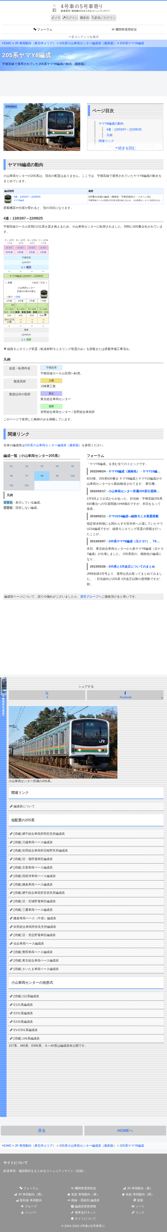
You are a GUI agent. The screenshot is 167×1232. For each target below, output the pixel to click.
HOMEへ (125, 1130)
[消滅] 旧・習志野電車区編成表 (34, 935)
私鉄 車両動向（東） (85, 1194)
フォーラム (30, 1188)
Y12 (27, 485)
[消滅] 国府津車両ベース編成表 (34, 876)
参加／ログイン (105, 17)
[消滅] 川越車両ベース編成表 (33, 842)
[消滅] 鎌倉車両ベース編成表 (33, 884)
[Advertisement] (83, 84)
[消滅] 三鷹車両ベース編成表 (33, 909)
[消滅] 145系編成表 (26, 1038)
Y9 (57, 476)
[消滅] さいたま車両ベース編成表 (36, 969)
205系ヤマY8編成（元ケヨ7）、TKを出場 (137, 541)
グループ (30, 1206)
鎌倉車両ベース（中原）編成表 (34, 918)
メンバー (30, 1212)
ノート (140, 1206)
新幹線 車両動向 (30, 1200)
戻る (42, 1130)
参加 (86, 17)
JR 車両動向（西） (30, 1194)
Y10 (72, 476)
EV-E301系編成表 (25, 1030)
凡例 (109, 135)
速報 (139, 1200)
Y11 (11, 485)
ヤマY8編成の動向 (111, 123)
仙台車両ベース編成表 (28, 943)
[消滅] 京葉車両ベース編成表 (33, 867)
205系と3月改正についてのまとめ (132, 566)
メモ (57, 17)
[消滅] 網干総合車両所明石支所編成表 (39, 833)
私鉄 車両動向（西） (139, 1194)
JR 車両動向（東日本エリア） (35, 43)
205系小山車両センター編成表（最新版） (87, 43)
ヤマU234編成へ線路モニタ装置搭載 (134, 516)
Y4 (57, 466)
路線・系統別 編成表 (85, 1200)
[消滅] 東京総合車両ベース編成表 (36, 960)
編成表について (24, 806)
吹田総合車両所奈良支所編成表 (34, 926)
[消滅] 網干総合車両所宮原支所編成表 (39, 892)
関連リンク (106, 141)
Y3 (41, 466)
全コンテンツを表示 (85, 37)
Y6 (11, 476)
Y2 (26, 466)
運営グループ (89, 596)
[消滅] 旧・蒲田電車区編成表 (33, 859)
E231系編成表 (23, 1013)
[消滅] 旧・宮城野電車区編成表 (34, 901)
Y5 (72, 466)
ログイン (72, 17)
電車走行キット (85, 1212)
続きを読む (127, 148)
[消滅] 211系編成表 (26, 996)
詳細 (80, 1171)
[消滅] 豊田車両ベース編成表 (33, 952)
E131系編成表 (23, 1004)
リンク (140, 1212)
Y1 (11, 466)
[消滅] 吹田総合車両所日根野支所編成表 (40, 850)
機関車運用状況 (85, 1188)
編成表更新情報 (85, 1206)
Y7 (26, 476)
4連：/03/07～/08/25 (124, 129)
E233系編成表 (23, 1021)
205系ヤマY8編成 (132, 43)
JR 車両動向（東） (139, 1188)
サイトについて (85, 1218)
